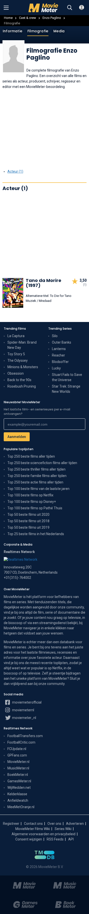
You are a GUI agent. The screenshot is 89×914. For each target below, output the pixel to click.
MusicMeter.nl (18, 768)
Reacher (58, 355)
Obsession (15, 373)
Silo (55, 336)
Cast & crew (27, 18)
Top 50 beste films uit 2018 (28, 521)
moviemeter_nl (23, 718)
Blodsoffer (60, 362)
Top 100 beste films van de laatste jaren (38, 489)
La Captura (15, 336)
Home (8, 18)
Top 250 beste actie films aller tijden (35, 482)
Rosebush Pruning (21, 386)
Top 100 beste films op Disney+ (31, 502)
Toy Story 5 (16, 354)
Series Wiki (63, 829)
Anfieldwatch (17, 800)
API (71, 839)
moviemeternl (22, 710)
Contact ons (33, 824)
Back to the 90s (19, 380)
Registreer (11, 824)
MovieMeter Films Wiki (32, 829)
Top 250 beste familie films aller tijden (37, 476)
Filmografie (37, 31)
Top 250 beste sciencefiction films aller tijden (42, 463)
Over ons (54, 824)
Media (59, 31)
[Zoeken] (70, 8)
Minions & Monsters (22, 367)
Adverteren (75, 824)
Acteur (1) (15, 171)
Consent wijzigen (28, 839)
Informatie (12, 31)
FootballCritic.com (21, 742)
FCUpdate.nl (16, 749)
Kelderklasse (17, 794)
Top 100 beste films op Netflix (30, 495)
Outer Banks (61, 342)
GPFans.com (17, 755)
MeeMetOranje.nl (20, 807)
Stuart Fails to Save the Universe (67, 377)
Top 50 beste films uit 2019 (28, 527)
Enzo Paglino (52, 18)
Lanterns (59, 349)
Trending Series (60, 328)
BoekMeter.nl (17, 775)
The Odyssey (17, 360)
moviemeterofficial (26, 702)
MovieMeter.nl (18, 762)
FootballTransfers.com (25, 736)
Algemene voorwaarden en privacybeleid (43, 834)
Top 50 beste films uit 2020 (28, 515)
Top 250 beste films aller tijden (31, 456)
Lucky (56, 368)
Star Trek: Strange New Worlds (66, 389)
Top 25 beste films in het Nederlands (35, 534)
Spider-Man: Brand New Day (22, 345)
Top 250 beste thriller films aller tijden (36, 469)
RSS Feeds (55, 839)
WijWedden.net (19, 788)
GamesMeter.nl (19, 781)
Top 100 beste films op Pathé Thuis (34, 508)
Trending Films (15, 328)
